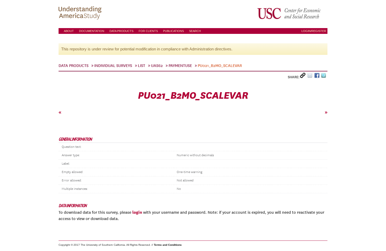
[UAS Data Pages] (81, 13)
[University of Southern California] (289, 13)
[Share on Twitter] (324, 76)
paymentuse (180, 65)
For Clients (148, 31)
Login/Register (313, 31)
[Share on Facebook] (317, 76)
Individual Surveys (113, 65)
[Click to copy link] (303, 76)
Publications (173, 31)
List (141, 65)
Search (195, 31)
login (137, 212)
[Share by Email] (310, 76)
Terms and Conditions (168, 244)
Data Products (121, 31)
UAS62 (157, 65)
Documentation (91, 31)
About (69, 31)
